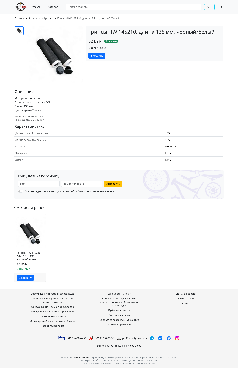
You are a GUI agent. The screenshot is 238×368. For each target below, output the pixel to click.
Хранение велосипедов (52, 316)
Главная (20, 18)
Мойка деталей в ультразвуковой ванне (52, 321)
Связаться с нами (185, 298)
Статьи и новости (186, 293)
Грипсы (48, 18)
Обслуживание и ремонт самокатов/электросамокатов (52, 300)
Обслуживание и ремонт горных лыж (52, 311)
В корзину (97, 55)
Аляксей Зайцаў (81, 357)
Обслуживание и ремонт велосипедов (52, 293)
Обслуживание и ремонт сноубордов (52, 306)
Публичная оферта (119, 310)
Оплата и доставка (119, 315)
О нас (185, 303)
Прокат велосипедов (52, 325)
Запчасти (34, 18)
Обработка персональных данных (119, 319)
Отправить (113, 183)
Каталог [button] (53, 7)
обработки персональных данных (92, 191)
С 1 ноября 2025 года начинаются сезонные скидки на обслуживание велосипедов (119, 302)
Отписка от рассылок (119, 324)
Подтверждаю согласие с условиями (69, 191)
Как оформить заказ (119, 293)
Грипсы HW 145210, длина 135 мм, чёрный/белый (29, 256)
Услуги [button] (36, 7)
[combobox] (133, 7)
